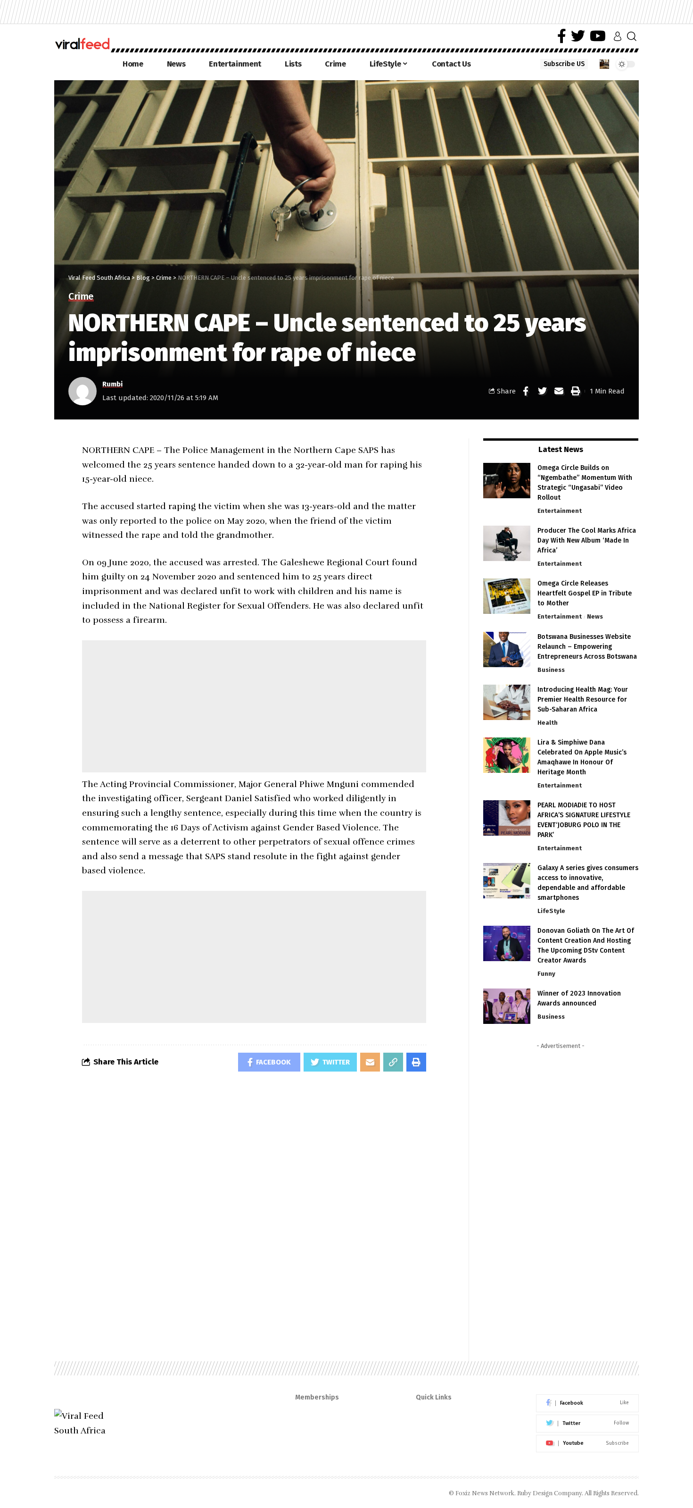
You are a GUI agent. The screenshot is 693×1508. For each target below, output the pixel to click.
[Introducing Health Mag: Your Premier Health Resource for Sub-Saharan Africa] (506, 702)
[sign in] (617, 36)
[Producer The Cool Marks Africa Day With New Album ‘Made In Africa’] (506, 543)
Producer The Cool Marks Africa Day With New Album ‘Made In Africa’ (586, 540)
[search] (631, 36)
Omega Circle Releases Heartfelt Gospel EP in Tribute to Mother (584, 593)
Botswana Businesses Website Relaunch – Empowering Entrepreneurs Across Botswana (587, 647)
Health (547, 722)
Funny (546, 973)
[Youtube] (587, 1444)
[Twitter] (578, 36)
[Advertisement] (254, 706)
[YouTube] (597, 36)
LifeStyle (551, 910)
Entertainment (559, 510)
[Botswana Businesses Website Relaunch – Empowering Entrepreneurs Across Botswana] (506, 649)
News (595, 616)
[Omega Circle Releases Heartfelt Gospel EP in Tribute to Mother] (506, 596)
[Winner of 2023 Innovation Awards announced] (506, 1006)
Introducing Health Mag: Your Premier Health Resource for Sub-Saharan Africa (582, 699)
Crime (81, 297)
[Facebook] (562, 36)
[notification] (604, 64)
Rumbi (112, 384)
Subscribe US (564, 64)
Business (551, 669)
